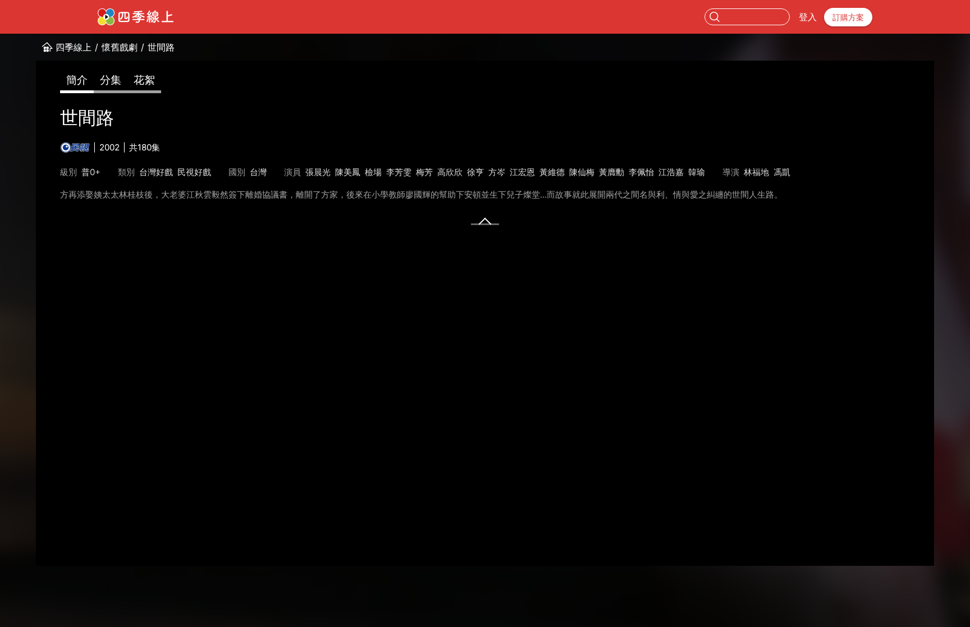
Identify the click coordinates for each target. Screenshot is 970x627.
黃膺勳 (611, 172)
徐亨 (475, 172)
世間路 (161, 47)
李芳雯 (398, 172)
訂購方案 (848, 17)
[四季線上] (135, 17)
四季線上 (73, 47)
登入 (808, 16)
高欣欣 (450, 172)
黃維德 (552, 172)
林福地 (756, 172)
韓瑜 (696, 172)
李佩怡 (641, 172)
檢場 (373, 172)
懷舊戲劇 (120, 47)
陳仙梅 (581, 172)
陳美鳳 (347, 172)
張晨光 (318, 172)
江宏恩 (522, 172)
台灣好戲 (156, 172)
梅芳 (424, 172)
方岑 (496, 172)
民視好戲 (194, 172)
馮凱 (782, 172)
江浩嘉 (671, 172)
